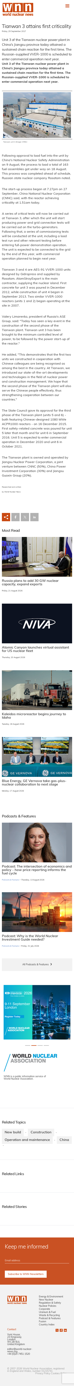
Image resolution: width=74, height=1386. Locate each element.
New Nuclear (46, 1300)
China (64, 1140)
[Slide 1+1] (33, 1045)
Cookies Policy (59, 1373)
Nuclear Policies (47, 1306)
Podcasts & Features (10, 880)
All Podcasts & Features (35, 964)
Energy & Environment (51, 1296)
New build (13, 1132)
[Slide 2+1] (40, 1045)
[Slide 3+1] (46, 1045)
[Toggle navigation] (67, 6)
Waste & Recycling (49, 1315)
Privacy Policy (42, 1373)
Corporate (44, 1309)
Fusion (42, 1321)
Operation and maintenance (27, 1140)
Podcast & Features (50, 1318)
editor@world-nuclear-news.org (19, 1350)
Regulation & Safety (50, 1303)
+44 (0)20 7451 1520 (18, 1354)
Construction (41, 1132)
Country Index (46, 1324)
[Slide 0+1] (27, 1045)
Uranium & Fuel (47, 1312)
